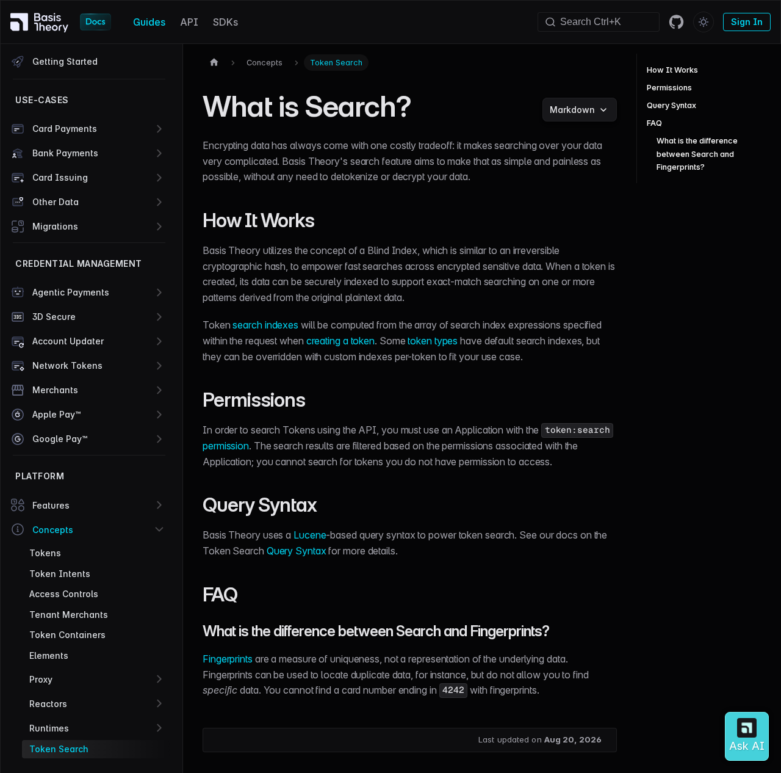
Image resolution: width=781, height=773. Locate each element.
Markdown (572, 109)
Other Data (55, 202)
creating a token (340, 341)
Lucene (309, 535)
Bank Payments (65, 153)
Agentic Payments (70, 292)
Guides (149, 22)
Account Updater (68, 341)
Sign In (747, 21)
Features (51, 505)
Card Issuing (60, 177)
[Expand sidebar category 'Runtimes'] (159, 728)
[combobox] (599, 22)
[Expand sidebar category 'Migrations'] (159, 226)
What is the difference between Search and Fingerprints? (697, 153)
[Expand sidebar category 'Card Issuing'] (159, 177)
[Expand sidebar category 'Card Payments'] (159, 129)
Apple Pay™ (56, 414)
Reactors (48, 704)
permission (226, 446)
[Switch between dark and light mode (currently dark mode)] (703, 22)
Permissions (669, 87)
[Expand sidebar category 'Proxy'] (159, 679)
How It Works (672, 69)
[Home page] (214, 62)
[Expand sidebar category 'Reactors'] (159, 703)
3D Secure (54, 316)
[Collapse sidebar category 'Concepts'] (159, 529)
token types (433, 341)
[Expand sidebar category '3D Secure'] (159, 317)
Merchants (55, 390)
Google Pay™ (59, 439)
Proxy (40, 679)
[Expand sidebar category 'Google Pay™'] (159, 439)
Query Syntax (296, 551)
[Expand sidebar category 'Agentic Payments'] (159, 292)
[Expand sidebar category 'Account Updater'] (159, 341)
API (189, 22)
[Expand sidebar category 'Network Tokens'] (159, 366)
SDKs (225, 22)
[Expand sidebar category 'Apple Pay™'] (159, 414)
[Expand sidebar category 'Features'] (159, 505)
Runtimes (49, 728)
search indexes (265, 325)
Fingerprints (228, 659)
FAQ (654, 123)
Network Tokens (67, 365)
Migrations (55, 226)
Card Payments (64, 128)
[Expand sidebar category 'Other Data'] (159, 202)
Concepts (52, 529)
